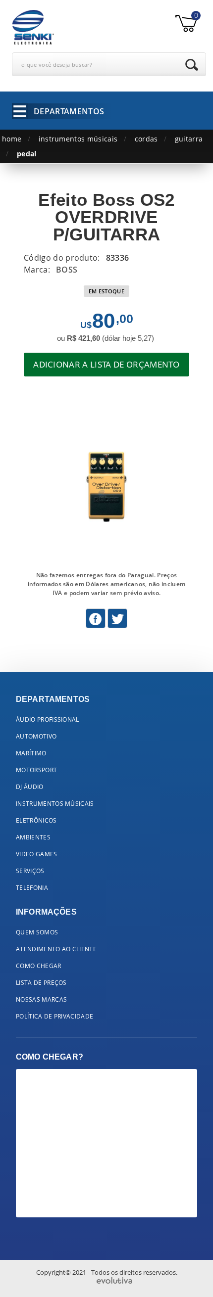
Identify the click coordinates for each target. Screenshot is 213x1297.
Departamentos (69, 111)
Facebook (96, 618)
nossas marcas (41, 999)
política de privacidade (54, 1016)
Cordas (146, 138)
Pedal (27, 153)
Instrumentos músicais (78, 138)
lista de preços (41, 982)
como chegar (38, 966)
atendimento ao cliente (56, 949)
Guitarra (189, 138)
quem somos (37, 932)
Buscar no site (191, 65)
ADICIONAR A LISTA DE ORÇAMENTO (106, 364)
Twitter (117, 618)
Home (11, 138)
